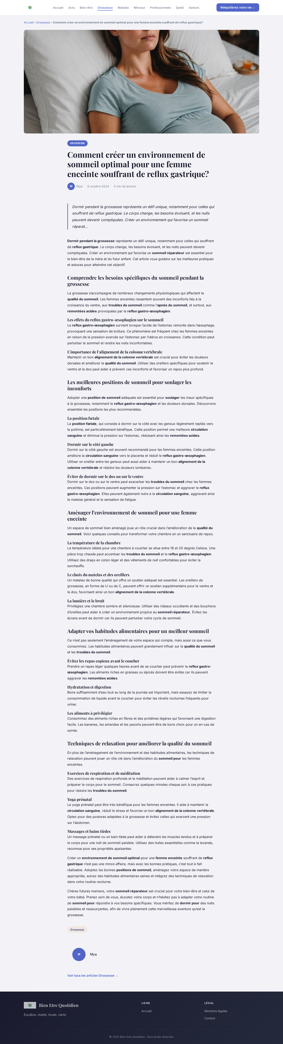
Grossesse (105, 7)
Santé (180, 7)
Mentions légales (215, 1011)
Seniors (194, 7)
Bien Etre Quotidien (59, 1005)
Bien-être (86, 7)
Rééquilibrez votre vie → (237, 7)
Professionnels (160, 7)
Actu (71, 7)
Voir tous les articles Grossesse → (92, 975)
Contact (209, 1018)
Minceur (139, 7)
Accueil (58, 7)
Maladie (123, 7)
